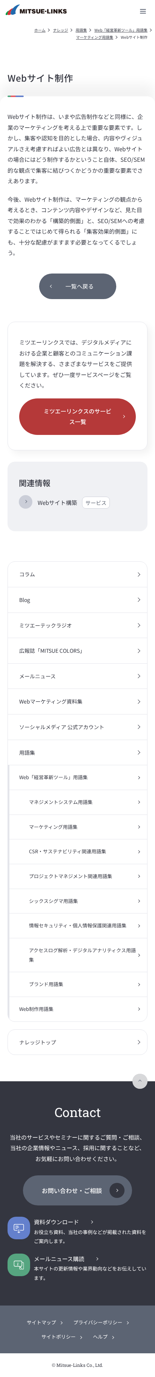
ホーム (40, 30)
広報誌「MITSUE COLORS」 (52, 650)
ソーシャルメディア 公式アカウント (61, 727)
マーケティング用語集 (94, 37)
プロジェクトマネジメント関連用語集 (70, 876)
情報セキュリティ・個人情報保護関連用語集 (77, 925)
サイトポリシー (58, 1336)
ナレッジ (60, 30)
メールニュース (37, 676)
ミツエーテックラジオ (45, 625)
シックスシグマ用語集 (53, 900)
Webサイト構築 (72, 502)
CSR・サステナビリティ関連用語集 (67, 851)
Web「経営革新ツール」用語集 (120, 30)
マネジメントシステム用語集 (61, 802)
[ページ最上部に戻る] (139, 1081)
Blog (24, 599)
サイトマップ (41, 1322)
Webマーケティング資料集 (50, 701)
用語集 (81, 30)
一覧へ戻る (79, 286)
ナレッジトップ (37, 1042)
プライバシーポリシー (97, 1322)
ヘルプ (100, 1336)
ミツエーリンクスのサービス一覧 (77, 416)
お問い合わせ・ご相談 (72, 1190)
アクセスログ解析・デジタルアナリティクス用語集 (82, 955)
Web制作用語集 (36, 1008)
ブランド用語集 (46, 984)
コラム (27, 574)
